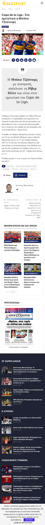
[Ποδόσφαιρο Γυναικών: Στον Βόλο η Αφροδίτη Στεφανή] (7, 469)
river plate (15, 169)
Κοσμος (5, 26)
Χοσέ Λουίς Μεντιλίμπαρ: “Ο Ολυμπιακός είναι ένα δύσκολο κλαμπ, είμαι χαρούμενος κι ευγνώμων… (27, 370)
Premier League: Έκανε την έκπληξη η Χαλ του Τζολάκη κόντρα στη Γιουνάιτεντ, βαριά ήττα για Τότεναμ (27, 449)
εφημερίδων (24, 347)
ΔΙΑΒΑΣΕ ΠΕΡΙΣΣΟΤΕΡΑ (23, 523)
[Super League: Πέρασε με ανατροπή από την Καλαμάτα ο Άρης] (7, 392)
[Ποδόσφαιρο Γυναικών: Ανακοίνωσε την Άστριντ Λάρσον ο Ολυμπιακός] (7, 500)
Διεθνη (8, 241)
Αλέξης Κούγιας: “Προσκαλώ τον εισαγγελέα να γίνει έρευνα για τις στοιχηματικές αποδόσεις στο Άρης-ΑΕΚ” (33, 210)
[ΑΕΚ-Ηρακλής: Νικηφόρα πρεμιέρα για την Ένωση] (7, 402)
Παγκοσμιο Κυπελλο (33, 241)
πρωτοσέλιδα (15, 347)
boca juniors (10, 166)
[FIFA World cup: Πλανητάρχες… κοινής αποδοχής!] (12, 237)
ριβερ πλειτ (33, 169)
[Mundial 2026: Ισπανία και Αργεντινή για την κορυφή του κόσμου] (32, 269)
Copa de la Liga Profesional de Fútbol (26, 166)
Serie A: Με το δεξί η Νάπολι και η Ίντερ (28, 427)
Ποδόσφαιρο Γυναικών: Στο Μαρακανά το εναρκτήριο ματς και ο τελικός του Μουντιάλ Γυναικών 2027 (27, 488)
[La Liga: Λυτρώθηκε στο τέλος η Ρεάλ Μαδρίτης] (7, 420)
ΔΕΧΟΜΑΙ (29, 520)
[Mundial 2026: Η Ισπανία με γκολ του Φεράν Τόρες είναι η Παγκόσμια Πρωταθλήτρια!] (12, 269)
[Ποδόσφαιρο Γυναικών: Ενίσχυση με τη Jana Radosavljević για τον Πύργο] (7, 479)
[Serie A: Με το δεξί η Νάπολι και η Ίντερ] (7, 430)
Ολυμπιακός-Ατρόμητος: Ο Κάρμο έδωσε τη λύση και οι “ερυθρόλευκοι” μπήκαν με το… (27, 381)
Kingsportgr (6, 169)
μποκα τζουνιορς (24, 169)
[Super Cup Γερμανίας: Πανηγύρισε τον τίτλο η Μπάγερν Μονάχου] (7, 440)
